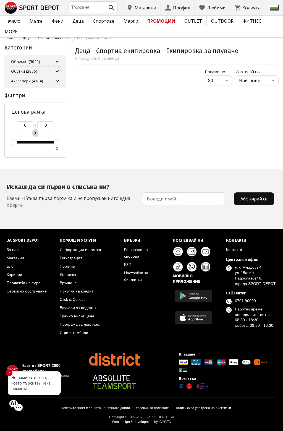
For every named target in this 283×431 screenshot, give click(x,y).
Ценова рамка (28, 112)
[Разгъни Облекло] (57, 61)
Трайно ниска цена (77, 316)
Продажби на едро (24, 283)
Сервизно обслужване (27, 291)
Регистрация (71, 258)
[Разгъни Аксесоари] (57, 81)
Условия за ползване (152, 408)
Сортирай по (248, 71)
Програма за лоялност (80, 324)
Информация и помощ (80, 249)
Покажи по (218, 71)
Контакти (234, 249)
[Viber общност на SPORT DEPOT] (192, 267)
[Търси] (111, 7)
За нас (13, 249)
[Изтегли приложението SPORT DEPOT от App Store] (193, 317)
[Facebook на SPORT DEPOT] (192, 251)
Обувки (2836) (24, 71)
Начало (12, 21)
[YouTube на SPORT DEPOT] (205, 251)
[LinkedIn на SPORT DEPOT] (205, 267)
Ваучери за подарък (78, 307)
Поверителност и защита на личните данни (95, 408)
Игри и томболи (74, 332)
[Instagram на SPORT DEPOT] (178, 251)
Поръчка (67, 266)
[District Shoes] (114, 359)
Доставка (68, 274)
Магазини (15, 258)
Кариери (14, 274)
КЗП (127, 264)
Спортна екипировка (54, 38)
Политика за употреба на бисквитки (203, 408)
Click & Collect (72, 299)
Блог (11, 266)
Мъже (36, 21)
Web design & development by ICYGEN (141, 422)
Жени (57, 21)
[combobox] (93, 7)
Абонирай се (254, 199)
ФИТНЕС (252, 21)
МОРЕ (11, 31)
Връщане (68, 283)
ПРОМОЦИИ (161, 21)
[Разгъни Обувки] (57, 71)
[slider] (14, 142)
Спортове (103, 21)
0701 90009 (245, 301)
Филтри (14, 95)
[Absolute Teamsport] (114, 382)
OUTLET (193, 21)
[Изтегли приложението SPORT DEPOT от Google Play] (193, 296)
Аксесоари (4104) (27, 80)
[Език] (274, 7)
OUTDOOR (222, 21)
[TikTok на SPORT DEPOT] (178, 267)
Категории (18, 47)
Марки (131, 21)
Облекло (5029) (25, 61)
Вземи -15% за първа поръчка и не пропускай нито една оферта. (68, 195)
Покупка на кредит (76, 291)
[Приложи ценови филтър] (35, 133)
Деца (78, 21)
